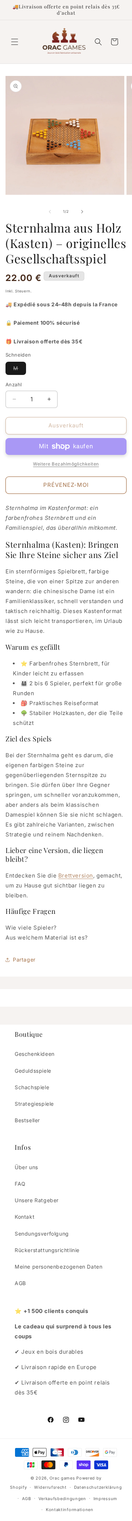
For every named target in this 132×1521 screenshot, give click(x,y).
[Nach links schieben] (50, 212)
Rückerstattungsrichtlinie (47, 1250)
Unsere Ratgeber (37, 1200)
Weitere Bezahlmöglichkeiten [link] (66, 464)
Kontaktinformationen (70, 1509)
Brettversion (75, 875)
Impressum (105, 1498)
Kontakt (24, 1217)
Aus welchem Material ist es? (47, 937)
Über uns (26, 1167)
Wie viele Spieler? (31, 927)
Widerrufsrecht (50, 1487)
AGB (20, 1283)
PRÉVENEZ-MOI (66, 484)
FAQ (20, 1184)
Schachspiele (32, 1087)
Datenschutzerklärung (98, 1487)
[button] (15, 42)
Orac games (62, 1478)
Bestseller (27, 1120)
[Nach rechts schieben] (82, 212)
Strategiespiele (34, 1104)
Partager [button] (24, 959)
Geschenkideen (35, 1054)
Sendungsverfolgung (42, 1233)
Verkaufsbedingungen (62, 1498)
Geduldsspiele (33, 1071)
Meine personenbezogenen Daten (58, 1266)
